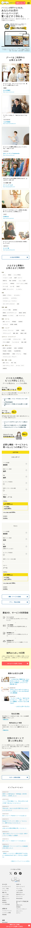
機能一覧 (4, 892)
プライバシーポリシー (21, 909)
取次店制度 (5, 922)
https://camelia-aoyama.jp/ (8, 218)
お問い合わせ (19, 892)
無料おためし (20, 3)
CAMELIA (6, 216)
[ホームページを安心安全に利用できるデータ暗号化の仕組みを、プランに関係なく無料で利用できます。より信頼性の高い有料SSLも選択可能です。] (26, 546)
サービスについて (6, 886)
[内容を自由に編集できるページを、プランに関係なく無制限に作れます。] (26, 463)
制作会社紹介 (19, 898)
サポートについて (20, 886)
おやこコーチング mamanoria (11, 153)
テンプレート (5, 890)
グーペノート (19, 896)
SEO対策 (4, 902)
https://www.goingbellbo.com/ (9, 186)
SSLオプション (5, 898)
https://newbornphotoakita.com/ (9, 123)
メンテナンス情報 (6, 912)
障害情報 (4, 914)
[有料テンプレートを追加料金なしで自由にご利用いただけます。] (26, 489)
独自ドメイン (5, 896)
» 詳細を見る (5, 719)
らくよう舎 (6, 248)
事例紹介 (4, 900)
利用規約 (18, 907)
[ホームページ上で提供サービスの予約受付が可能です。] (26, 483)
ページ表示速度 (6, 904)
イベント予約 (5, 894)
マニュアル (19, 888)
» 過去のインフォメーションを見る (19, 861)
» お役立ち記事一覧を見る (22, 706)
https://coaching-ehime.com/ (9, 155)
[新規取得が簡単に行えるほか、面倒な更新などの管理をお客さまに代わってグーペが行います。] (26, 470)
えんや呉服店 (6, 90)
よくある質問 (19, 890)
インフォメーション (7, 910)
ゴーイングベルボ (8, 185)
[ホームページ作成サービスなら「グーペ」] (8, 3)
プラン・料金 (5, 888)
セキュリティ (19, 911)
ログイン (18, 913)
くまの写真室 (6, 122)
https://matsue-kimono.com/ (8, 92)
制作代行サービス (20, 894)
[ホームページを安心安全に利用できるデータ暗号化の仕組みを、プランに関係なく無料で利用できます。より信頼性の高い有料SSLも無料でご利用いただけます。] (26, 476)
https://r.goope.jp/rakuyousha (9, 249)
